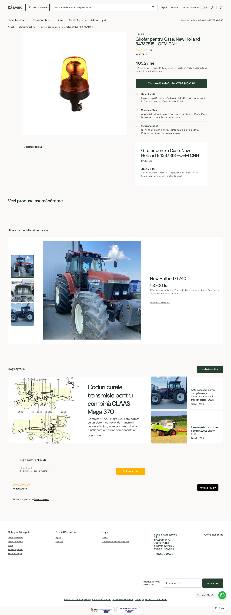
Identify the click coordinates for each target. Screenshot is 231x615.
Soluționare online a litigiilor (115, 541)
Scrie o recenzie (131, 471)
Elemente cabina (27, 27)
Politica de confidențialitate (77, 599)
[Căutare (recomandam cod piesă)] (154, 7)
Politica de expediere (123, 599)
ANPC (105, 537)
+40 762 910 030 (215, 20)
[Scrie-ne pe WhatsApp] (222, 595)
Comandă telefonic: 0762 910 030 (171, 83)
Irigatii (58, 537)
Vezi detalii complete (160, 302)
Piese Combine (15, 541)
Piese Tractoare (15, 537)
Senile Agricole (15, 549)
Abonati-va (212, 583)
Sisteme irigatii (15, 553)
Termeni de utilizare (101, 599)
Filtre (10, 545)
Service (59, 541)
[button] (212, 7)
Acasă (11, 27)
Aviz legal (139, 599)
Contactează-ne (213, 534)
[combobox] (104, 7)
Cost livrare (152, 68)
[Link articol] (79, 410)
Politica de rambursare (156, 599)
